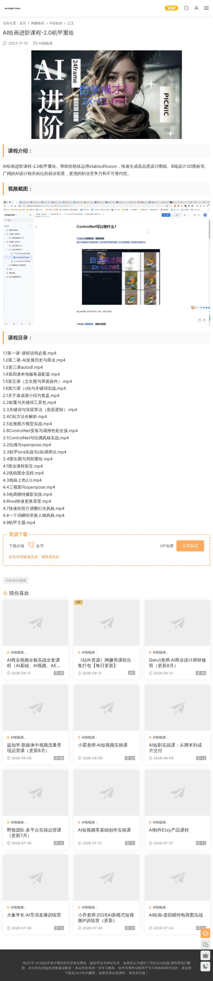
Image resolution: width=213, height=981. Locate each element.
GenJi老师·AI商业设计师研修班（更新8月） (177, 662)
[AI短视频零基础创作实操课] (106, 793)
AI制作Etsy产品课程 (169, 830)
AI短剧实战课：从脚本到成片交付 (175, 747)
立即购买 (190, 545)
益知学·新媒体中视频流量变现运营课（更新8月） (34, 747)
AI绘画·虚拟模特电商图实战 (176, 915)
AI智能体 (46, 43)
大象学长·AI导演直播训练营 (34, 915)
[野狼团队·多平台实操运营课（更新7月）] (35, 793)
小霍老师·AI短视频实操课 (103, 745)
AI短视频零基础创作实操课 (104, 830)
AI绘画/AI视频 (16, 580)
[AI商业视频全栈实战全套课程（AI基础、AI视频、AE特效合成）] (35, 623)
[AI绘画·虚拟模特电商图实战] (177, 878)
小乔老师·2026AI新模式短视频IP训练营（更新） (106, 917)
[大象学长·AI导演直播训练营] (35, 878)
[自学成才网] (12, 8)
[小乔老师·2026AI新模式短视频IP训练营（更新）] (106, 878)
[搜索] (186, 7)
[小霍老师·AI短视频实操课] (106, 708)
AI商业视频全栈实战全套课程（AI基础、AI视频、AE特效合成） (34, 662)
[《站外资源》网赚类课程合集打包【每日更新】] (106, 623)
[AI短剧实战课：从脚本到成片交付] (177, 708)
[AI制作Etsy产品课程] (177, 793)
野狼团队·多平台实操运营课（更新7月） (34, 832)
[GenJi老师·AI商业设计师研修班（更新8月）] (177, 623)
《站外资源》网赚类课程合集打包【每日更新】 (104, 662)
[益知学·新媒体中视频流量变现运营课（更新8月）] (35, 708)
